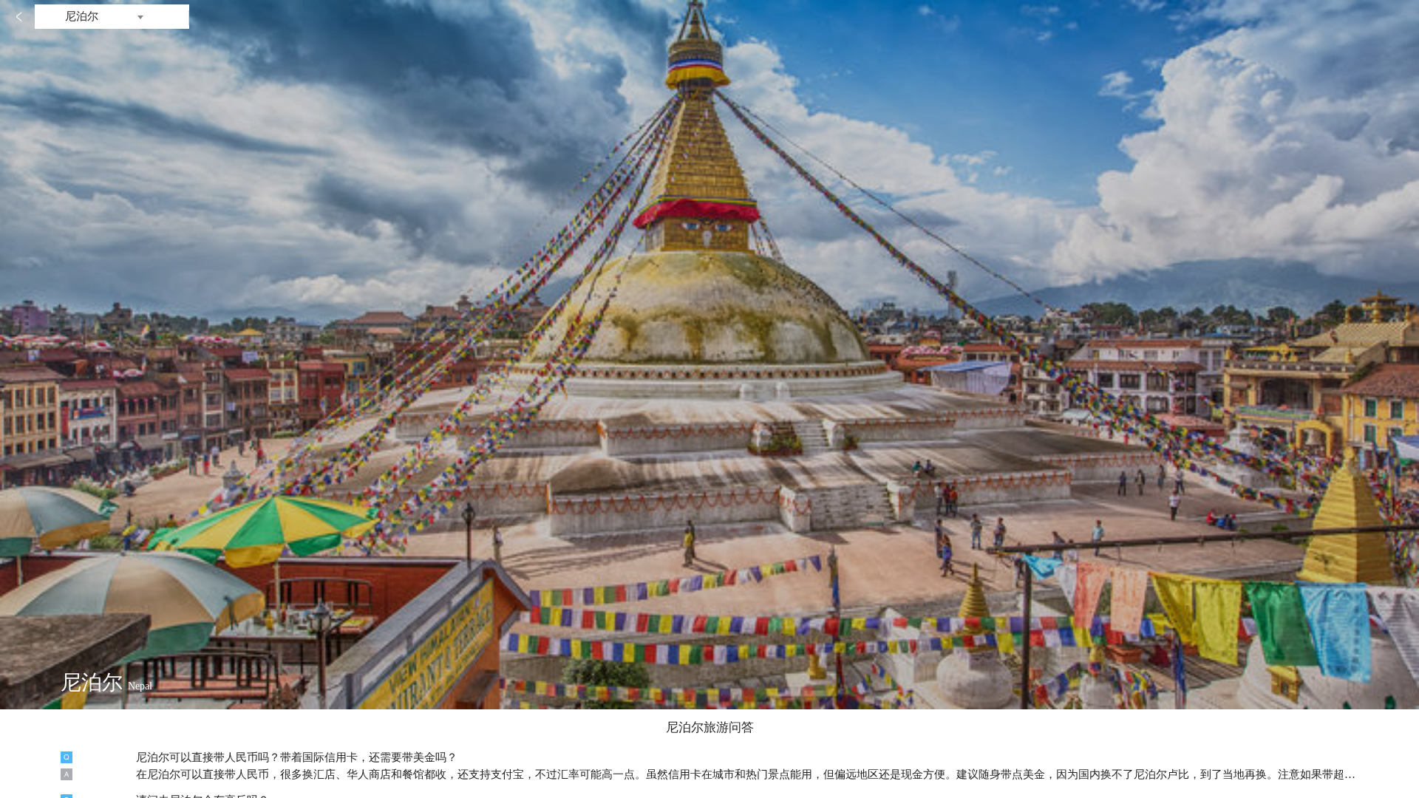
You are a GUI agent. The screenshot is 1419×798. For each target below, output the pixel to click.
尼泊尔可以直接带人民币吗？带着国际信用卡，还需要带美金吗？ (296, 757)
